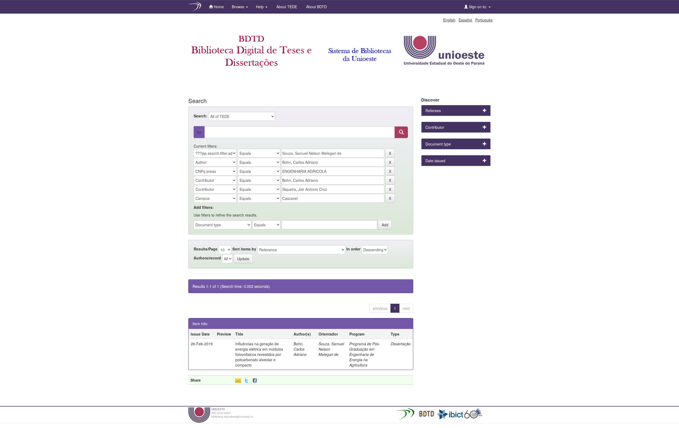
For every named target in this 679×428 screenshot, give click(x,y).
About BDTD (316, 6)
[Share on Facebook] (256, 380)
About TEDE (286, 6)
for (199, 132)
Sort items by (244, 248)
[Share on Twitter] (246, 380)
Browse (238, 6)
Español (465, 20)
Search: (200, 115)
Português (484, 20)
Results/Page (205, 248)
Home (218, 6)
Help (260, 6)
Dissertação (401, 343)
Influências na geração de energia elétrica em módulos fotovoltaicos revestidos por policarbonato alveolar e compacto (259, 354)
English (449, 20)
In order (353, 248)
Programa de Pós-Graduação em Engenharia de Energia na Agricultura (364, 354)
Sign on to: (478, 6)
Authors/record (207, 258)
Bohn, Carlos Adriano (300, 349)
